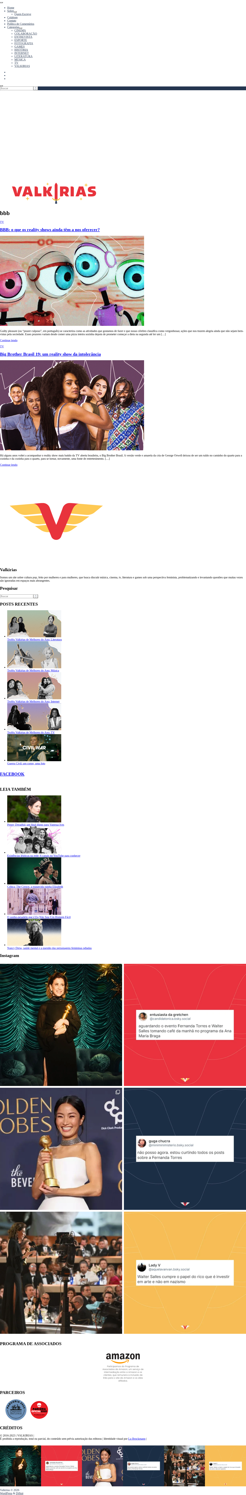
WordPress (6, 1493)
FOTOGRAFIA (23, 43)
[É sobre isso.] (185, 1273)
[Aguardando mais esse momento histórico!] (185, 1025)
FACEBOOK (12, 774)
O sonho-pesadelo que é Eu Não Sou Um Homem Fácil (39, 917)
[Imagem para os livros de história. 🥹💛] (61, 1273)
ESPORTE (20, 40)
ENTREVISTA (23, 36)
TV (16, 62)
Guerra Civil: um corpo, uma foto (26, 763)
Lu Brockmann (137, 1438)
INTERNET (21, 53)
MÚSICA (20, 59)
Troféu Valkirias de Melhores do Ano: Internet (33, 701)
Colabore (12, 17)
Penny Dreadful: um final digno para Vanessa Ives (35, 824)
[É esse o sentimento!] (185, 1149)
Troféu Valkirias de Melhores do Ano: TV (31, 732)
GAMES (19, 46)
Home (10, 7)
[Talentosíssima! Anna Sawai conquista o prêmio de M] (61, 1149)
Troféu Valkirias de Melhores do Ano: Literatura (34, 639)
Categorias (13, 27)
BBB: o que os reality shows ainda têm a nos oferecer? (50, 229)
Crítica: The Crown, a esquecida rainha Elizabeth (35, 886)
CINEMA (20, 30)
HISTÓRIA (21, 49)
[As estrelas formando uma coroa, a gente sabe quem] (61, 1025)
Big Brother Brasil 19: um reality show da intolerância (50, 354)
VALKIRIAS (22, 66)
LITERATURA (23, 56)
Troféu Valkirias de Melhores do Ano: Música (33, 670)
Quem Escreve (22, 14)
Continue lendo (8, 340)
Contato (11, 20)
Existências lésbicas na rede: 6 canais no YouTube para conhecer (43, 855)
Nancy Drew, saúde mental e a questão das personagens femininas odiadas (49, 948)
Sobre (10, 10)
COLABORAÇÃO (25, 33)
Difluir (19, 1493)
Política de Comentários (20, 23)
